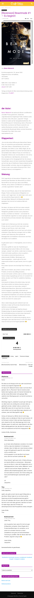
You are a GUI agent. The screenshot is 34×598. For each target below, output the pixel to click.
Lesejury (22, 559)
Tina (3, 487)
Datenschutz (20, 593)
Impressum (13, 593)
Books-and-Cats (6, 580)
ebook (3, 87)
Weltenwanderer (6, 584)
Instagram (17, 559)
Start (3, 7)
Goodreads (11, 557)
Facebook (29, 557)
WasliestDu (5, 557)
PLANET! (11, 93)
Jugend (16, 356)
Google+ (11, 559)
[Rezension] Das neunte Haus (9, 364)
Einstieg (12, 356)
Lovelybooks (22, 557)
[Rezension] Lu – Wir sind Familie (25, 365)
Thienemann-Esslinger (24, 356)
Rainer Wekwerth (6, 112)
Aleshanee (5, 376)
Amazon (17, 557)
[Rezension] (7, 7)
